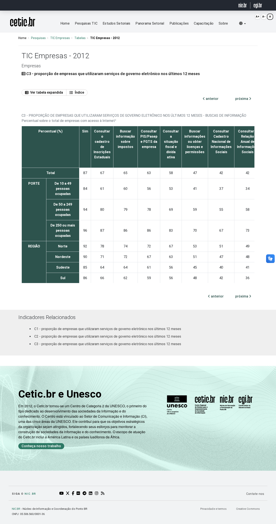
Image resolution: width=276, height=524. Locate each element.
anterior (211, 99)
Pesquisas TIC (86, 23)
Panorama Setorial (149, 23)
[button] (242, 23)
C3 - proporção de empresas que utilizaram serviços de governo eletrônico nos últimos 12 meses (107, 344)
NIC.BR (16, 508)
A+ (257, 16)
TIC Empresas (60, 38)
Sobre (223, 23)
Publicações (179, 23)
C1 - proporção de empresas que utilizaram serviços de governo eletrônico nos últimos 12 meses (107, 329)
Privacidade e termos (213, 508)
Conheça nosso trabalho (41, 446)
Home (65, 23)
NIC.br (30, 493)
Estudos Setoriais (116, 23)
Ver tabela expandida (46, 92)
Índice (79, 92)
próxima (242, 99)
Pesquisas (38, 38)
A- (263, 16)
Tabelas (80, 38)
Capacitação (203, 23)
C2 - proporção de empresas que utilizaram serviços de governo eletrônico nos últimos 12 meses (107, 336)
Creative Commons (248, 508)
